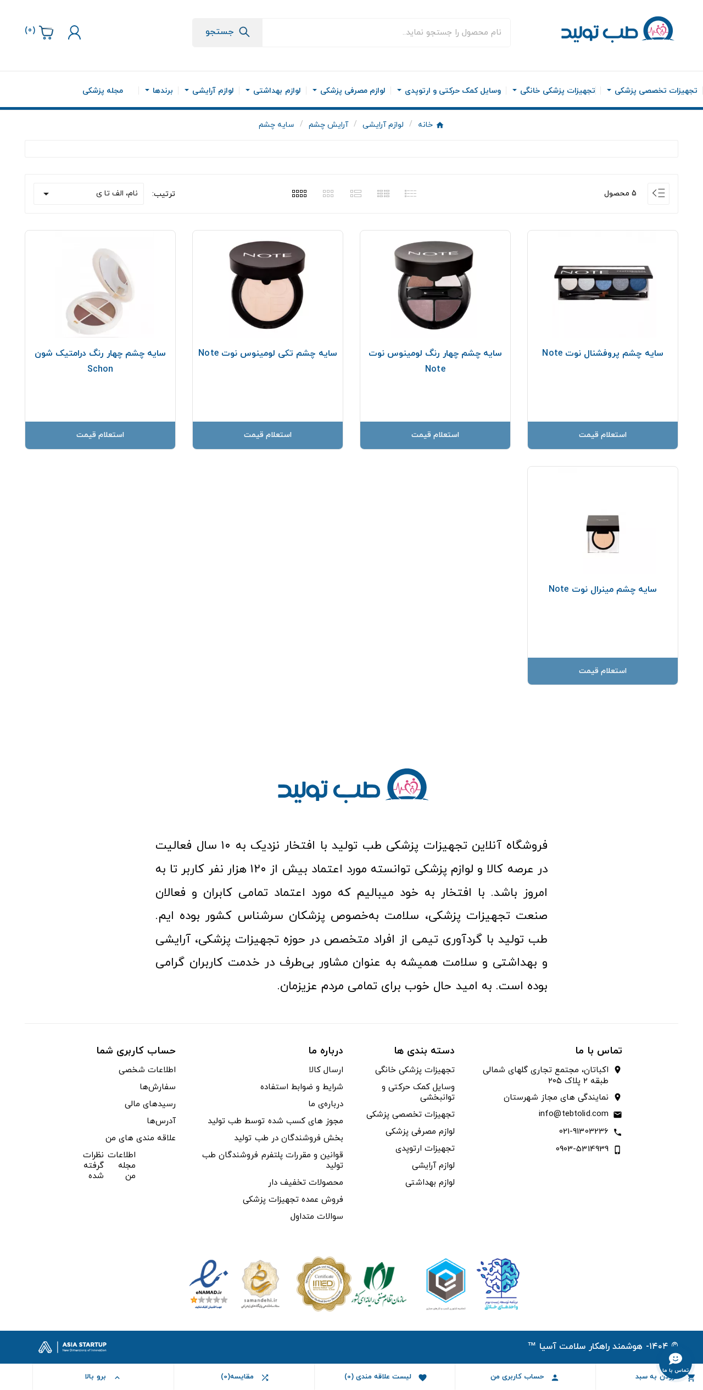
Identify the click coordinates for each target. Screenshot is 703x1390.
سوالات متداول (317, 1217)
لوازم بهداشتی (430, 1183)
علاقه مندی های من (140, 1138)
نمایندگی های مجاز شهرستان (556, 1097)
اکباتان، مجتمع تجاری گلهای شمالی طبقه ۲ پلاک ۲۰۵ (546, 1076)
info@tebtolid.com (574, 1114)
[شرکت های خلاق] (468, 1283)
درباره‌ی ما (325, 1104)
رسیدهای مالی (150, 1104)
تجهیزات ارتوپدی (425, 1148)
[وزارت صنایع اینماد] (234, 1283)
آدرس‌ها (161, 1121)
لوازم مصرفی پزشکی (420, 1131)
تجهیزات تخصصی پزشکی (410, 1114)
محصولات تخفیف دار (305, 1183)
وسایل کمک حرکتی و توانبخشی (418, 1092)
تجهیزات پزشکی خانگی (415, 1070)
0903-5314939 (582, 1149)
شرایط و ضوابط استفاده (301, 1087)
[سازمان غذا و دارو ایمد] (351, 1283)
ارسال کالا (326, 1070)
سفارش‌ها (158, 1087)
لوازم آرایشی (433, 1166)
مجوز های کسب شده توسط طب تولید (275, 1121)
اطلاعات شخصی (147, 1070)
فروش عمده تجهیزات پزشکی (293, 1200)
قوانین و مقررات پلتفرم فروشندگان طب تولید (272, 1161)
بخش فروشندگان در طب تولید (288, 1138)
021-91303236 (584, 1131)
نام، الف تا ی (89, 193)
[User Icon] (73, 32)
